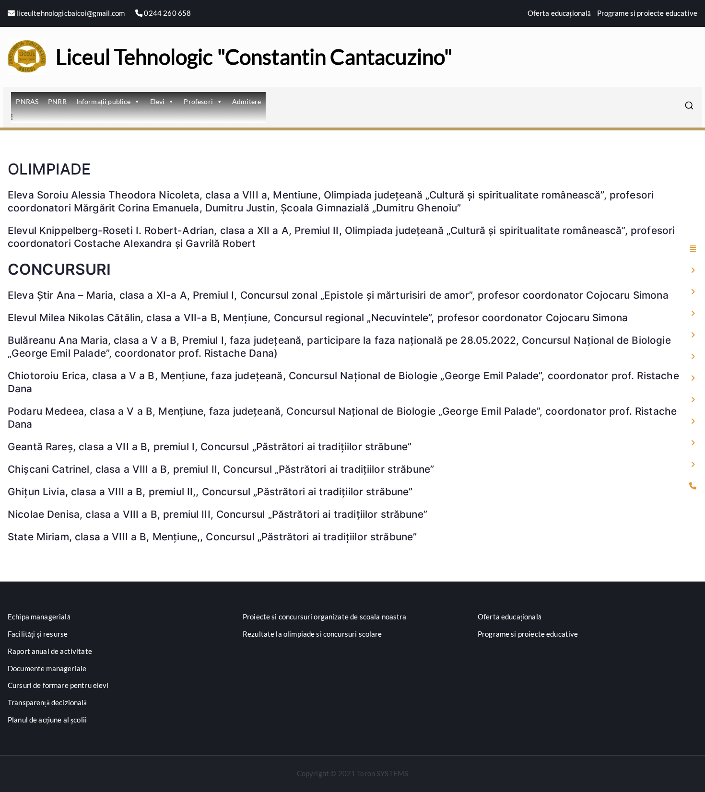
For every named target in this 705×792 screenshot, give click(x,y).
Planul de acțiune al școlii (47, 719)
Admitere (246, 101)
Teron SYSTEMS (382, 773)
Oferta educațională (559, 13)
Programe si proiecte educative (647, 13)
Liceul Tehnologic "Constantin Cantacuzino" (254, 56)
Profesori (198, 101)
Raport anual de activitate (50, 651)
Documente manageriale (47, 668)
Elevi (157, 101)
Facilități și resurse (38, 633)
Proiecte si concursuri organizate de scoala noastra (325, 616)
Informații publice (103, 101)
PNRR (57, 101)
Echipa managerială (39, 616)
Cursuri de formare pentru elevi (58, 685)
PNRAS (27, 101)
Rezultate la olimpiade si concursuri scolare (312, 633)
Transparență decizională (47, 702)
